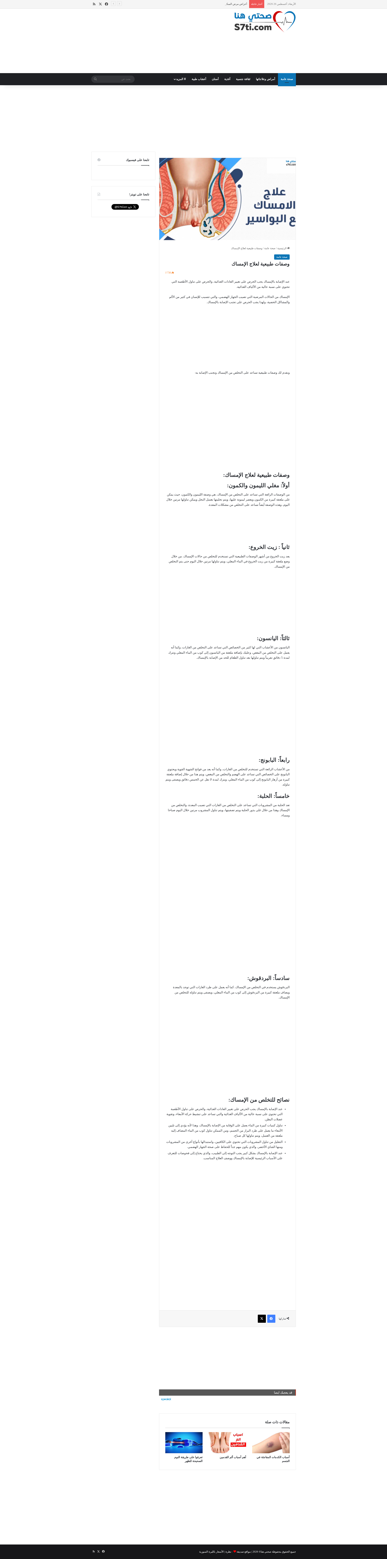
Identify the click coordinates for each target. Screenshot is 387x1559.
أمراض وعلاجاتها (265, 79)
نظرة (228, 1551)
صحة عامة (287, 79)
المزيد (180, 79)
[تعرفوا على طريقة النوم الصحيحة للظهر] (184, 1442)
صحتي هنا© (265, 1551)
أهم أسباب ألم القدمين (233, 1457)
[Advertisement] (158, 41)
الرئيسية (282, 248)
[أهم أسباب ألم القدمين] (227, 1442)
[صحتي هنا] (265, 21)
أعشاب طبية (199, 79)
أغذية (227, 79)
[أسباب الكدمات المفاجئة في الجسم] (271, 1442)
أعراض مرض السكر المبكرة (231, 3)
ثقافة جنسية (243, 79)
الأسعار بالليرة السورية (211, 1551)
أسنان (215, 79)
